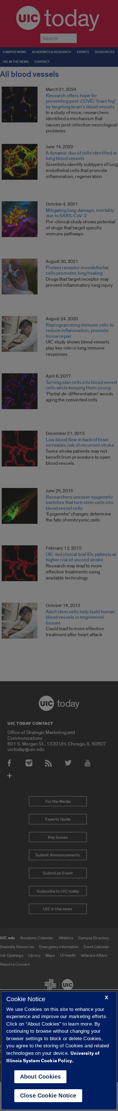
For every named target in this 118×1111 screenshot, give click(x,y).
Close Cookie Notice (48, 1095)
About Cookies (40, 1076)
